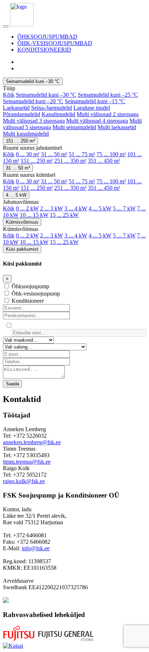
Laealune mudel (91, 108)
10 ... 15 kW (34, 215)
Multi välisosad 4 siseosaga (97, 121)
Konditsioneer (28, 301)
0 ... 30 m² (27, 154)
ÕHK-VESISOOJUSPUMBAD (54, 43)
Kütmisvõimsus (22, 222)
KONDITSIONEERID (44, 50)
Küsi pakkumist (22, 249)
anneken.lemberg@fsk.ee (32, 442)
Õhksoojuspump (30, 286)
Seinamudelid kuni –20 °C (33, 101)
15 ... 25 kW (64, 215)
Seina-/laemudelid (51, 108)
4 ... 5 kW (16, 195)
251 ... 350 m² (70, 161)
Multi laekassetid (117, 127)
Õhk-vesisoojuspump (36, 293)
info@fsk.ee (36, 548)
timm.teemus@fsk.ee (27, 462)
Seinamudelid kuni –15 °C (95, 101)
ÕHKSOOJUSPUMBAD (47, 37)
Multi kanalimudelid (26, 134)
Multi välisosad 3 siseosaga (34, 121)
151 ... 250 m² (20, 141)
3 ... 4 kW (75, 208)
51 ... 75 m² (82, 154)
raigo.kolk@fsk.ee (24, 481)
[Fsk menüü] (6, 26)
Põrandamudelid (21, 114)
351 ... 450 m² (104, 161)
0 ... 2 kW (27, 208)
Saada (12, 383)
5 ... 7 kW (124, 208)
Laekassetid (16, 108)
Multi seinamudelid (74, 127)
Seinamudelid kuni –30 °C (33, 81)
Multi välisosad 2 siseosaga (108, 114)
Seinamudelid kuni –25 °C (108, 95)
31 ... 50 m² (54, 154)
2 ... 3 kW (51, 208)
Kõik (8, 95)
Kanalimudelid (58, 114)
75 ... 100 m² (111, 154)
